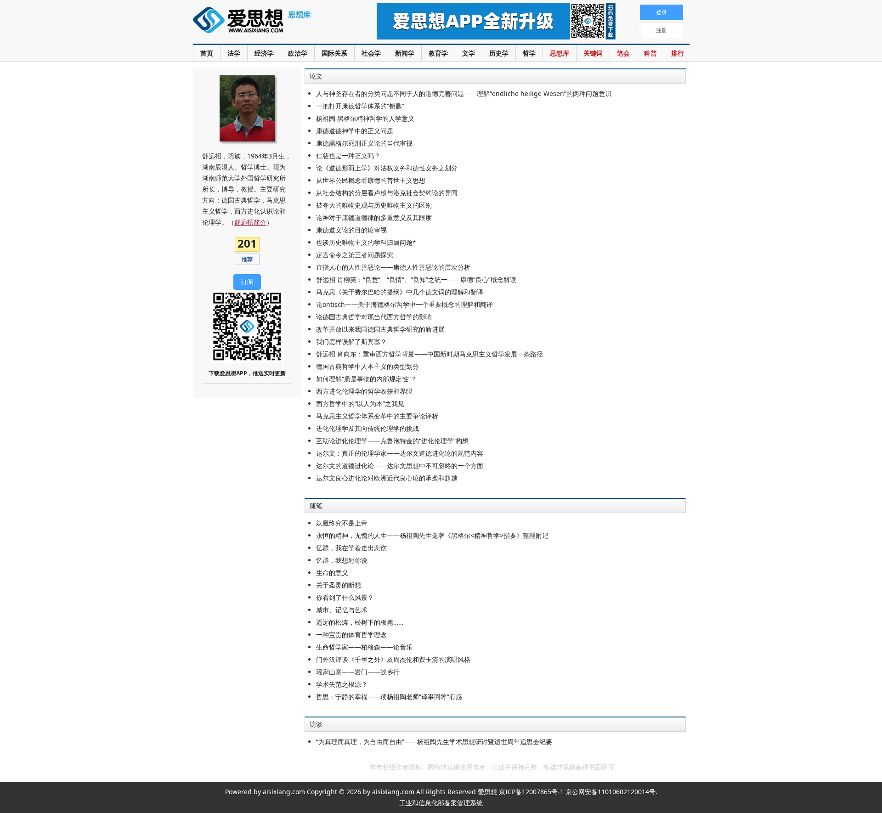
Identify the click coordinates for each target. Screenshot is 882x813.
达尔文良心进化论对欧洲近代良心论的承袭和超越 (387, 478)
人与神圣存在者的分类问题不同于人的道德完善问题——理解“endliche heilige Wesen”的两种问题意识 (463, 93)
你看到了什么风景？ (345, 597)
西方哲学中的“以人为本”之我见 (360, 403)
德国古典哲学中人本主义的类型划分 (367, 366)
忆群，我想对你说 (342, 560)
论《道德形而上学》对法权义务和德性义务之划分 (387, 168)
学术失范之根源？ (342, 684)
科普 (650, 53)
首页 (206, 53)
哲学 (529, 53)
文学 (468, 53)
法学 (233, 53)
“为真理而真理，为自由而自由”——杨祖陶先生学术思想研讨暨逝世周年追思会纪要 (434, 741)
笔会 (623, 53)
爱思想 (266, 25)
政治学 (297, 53)
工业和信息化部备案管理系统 (441, 802)
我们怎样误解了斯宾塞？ (351, 341)
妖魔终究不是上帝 (342, 523)
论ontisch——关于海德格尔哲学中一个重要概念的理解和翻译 (404, 304)
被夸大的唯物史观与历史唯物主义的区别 (374, 205)
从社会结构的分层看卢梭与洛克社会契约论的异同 (387, 192)
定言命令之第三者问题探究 (354, 254)
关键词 (593, 53)
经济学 (264, 53)
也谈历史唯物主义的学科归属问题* (366, 242)
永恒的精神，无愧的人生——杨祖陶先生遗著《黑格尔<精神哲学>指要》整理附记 (432, 535)
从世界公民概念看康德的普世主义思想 (370, 180)
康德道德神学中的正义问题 (354, 130)
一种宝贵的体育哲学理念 (351, 634)
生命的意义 (332, 572)
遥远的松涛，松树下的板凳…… (359, 622)
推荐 (247, 259)
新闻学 (404, 53)
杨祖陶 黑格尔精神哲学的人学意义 (365, 118)
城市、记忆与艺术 (342, 609)
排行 (677, 53)
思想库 (559, 53)
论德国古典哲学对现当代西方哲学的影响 (374, 316)
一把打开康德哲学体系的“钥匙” (360, 106)
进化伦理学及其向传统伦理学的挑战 (367, 428)
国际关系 (334, 53)
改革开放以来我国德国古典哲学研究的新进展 (380, 329)
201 (247, 243)
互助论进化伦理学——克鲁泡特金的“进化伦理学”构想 (392, 440)
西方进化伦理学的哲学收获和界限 (364, 391)
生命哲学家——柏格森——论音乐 (364, 647)
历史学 (499, 53)
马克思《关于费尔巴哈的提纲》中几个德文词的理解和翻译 (399, 292)
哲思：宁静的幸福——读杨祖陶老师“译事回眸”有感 (389, 696)
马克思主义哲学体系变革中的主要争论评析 (377, 416)
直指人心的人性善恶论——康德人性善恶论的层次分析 (393, 267)
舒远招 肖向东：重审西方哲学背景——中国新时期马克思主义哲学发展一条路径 (429, 354)
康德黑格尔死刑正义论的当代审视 (364, 143)
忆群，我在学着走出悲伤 (351, 547)
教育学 (438, 53)
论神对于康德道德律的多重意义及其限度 (374, 217)
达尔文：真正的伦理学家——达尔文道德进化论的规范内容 (399, 453)
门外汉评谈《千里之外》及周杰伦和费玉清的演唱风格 (393, 659)
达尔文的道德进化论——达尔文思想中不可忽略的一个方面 (399, 465)
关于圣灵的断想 (338, 585)
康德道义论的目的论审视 (351, 230)
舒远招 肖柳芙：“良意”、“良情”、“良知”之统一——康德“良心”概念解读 (416, 279)
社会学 (371, 53)
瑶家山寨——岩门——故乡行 (358, 671)
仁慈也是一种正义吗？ (348, 155)
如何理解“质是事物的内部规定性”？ (366, 378)
